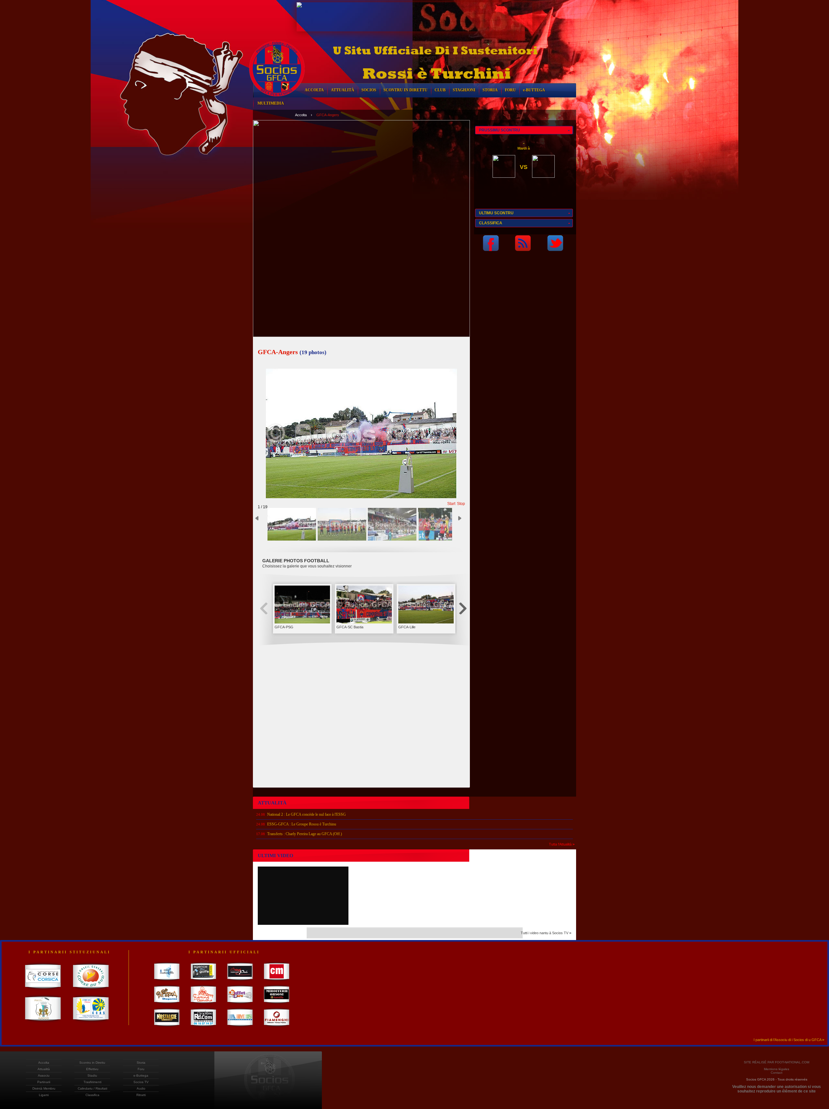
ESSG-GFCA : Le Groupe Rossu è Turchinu (301, 824)
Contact (776, 1072)
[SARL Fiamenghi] (276, 1027)
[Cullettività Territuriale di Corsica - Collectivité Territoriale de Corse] (43, 990)
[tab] (524, 130)
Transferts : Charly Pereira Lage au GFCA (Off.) (304, 834)
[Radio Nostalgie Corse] (167, 1027)
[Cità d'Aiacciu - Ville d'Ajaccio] (43, 1023)
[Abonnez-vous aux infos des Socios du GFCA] (523, 249)
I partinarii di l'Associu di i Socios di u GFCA (789, 1040)
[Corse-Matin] (276, 981)
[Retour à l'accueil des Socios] (276, 101)
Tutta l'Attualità (561, 844)
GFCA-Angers (327, 115)
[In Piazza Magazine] (167, 1004)
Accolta (301, 115)
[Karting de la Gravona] (203, 1004)
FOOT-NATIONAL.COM (792, 1062)
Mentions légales (776, 1069)
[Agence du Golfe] (203, 981)
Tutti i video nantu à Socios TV (546, 933)
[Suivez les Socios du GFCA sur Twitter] (555, 249)
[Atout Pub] (240, 981)
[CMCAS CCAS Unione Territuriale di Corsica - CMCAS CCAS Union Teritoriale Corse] (91, 1023)
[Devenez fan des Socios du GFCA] (491, 249)
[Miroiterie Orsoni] (276, 1004)
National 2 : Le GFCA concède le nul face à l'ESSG (306, 814)
